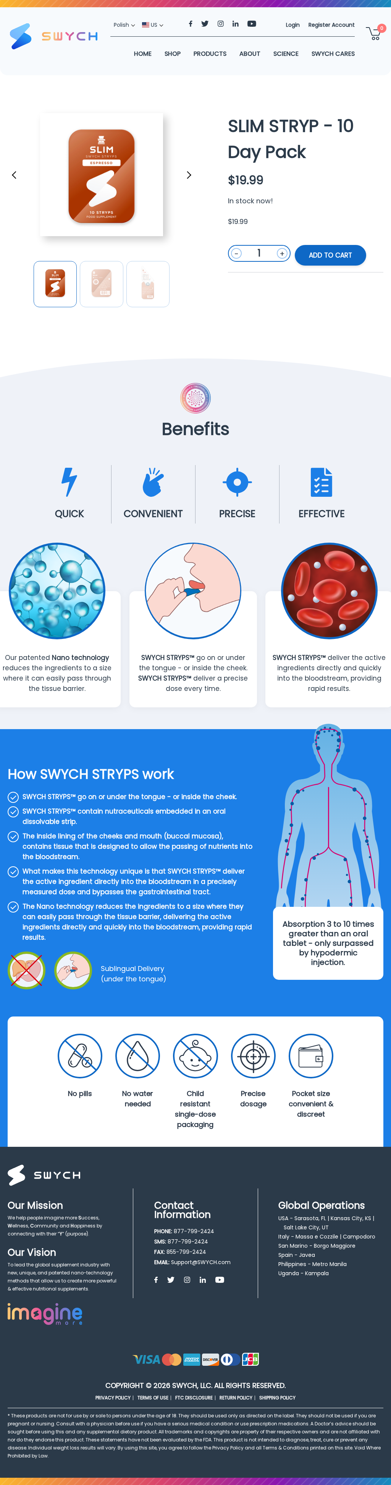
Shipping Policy (277, 1397)
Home (143, 53)
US (153, 25)
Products (210, 53)
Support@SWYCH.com (201, 1262)
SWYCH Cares (333, 53)
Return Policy (236, 1397)
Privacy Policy (113, 1397)
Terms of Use (152, 1397)
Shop (173, 53)
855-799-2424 (186, 1252)
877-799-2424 (194, 1231)
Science (286, 53)
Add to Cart (330, 255)
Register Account (332, 25)
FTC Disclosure (194, 1397)
